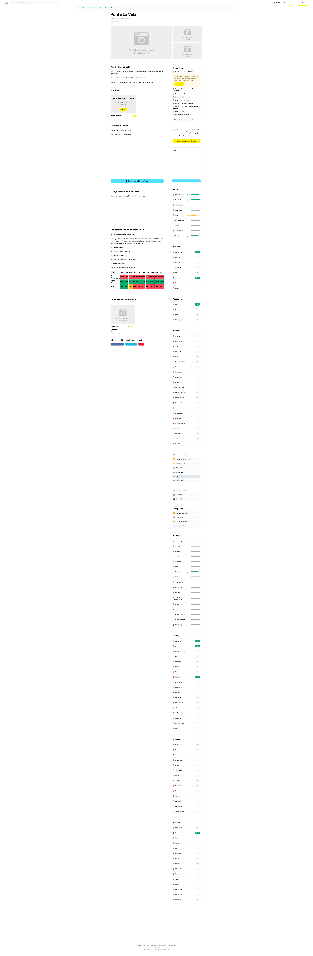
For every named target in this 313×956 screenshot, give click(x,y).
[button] (6, 3)
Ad (134, 116)
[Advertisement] (137, 211)
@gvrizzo (167, 949)
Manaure (113, 332)
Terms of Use (157, 947)
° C (113, 272)
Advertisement (116, 90)
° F (118, 272)
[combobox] (34, 2)
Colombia (118, 334)
